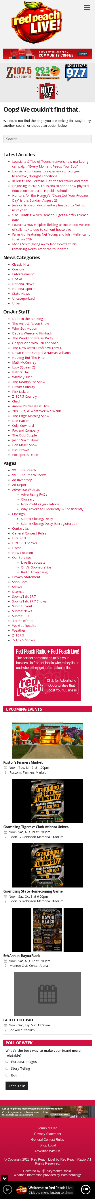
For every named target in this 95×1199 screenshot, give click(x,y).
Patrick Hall (20, 372)
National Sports (24, 288)
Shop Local (20, 582)
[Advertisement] (47, 54)
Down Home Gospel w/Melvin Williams (41, 352)
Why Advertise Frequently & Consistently (52, 509)
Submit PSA (20, 616)
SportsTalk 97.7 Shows (29, 601)
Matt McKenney (24, 362)
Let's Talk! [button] (17, 1086)
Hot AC (17, 279)
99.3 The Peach (24, 470)
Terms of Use (22, 620)
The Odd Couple (24, 435)
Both (14, 1075)
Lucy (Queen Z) (23, 367)
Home (17, 548)
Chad (16, 401)
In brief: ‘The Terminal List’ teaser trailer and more (50, 181)
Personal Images (23, 1061)
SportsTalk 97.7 (24, 596)
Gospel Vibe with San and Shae (35, 343)
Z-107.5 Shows (23, 640)
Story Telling (20, 1068)
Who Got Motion (24, 328)
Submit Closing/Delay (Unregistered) (49, 523)
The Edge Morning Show (30, 416)
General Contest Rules (29, 533)
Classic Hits (21, 264)
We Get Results (24, 625)
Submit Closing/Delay (37, 518)
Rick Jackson (21, 391)
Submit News (22, 611)
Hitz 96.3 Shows (24, 543)
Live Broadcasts (33, 562)
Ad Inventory (22, 480)
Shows (17, 586)
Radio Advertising (34, 572)
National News (23, 283)
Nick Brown (20, 450)
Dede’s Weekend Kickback (32, 333)
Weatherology (71, 1175)
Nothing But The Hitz (28, 357)
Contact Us (20, 528)
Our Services (22, 557)
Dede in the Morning (27, 318)
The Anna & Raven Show (30, 323)
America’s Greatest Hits (30, 406)
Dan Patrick (20, 420)
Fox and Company (25, 430)
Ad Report (20, 484)
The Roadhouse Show (28, 382)
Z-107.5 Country (24, 396)
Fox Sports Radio (25, 454)
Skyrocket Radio (58, 1171)
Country (18, 269)
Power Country (23, 386)
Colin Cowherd (23, 425)
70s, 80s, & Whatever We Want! (36, 411)
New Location (22, 552)
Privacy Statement (26, 577)
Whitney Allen (22, 377)
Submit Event (22, 606)
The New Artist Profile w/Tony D (37, 348)
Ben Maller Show (24, 445)
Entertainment (23, 274)
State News (21, 293)
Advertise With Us (26, 489)
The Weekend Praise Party (32, 338)
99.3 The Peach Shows (29, 475)
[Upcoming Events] (47, 736)
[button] (87, 7)
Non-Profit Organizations (40, 504)
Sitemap (18, 591)
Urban (16, 303)
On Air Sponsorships (36, 567)
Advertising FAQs (34, 494)
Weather (18, 630)
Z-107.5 (18, 635)
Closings (18, 514)
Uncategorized (23, 298)
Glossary (27, 499)
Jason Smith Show (25, 440)
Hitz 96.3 (19, 538)
